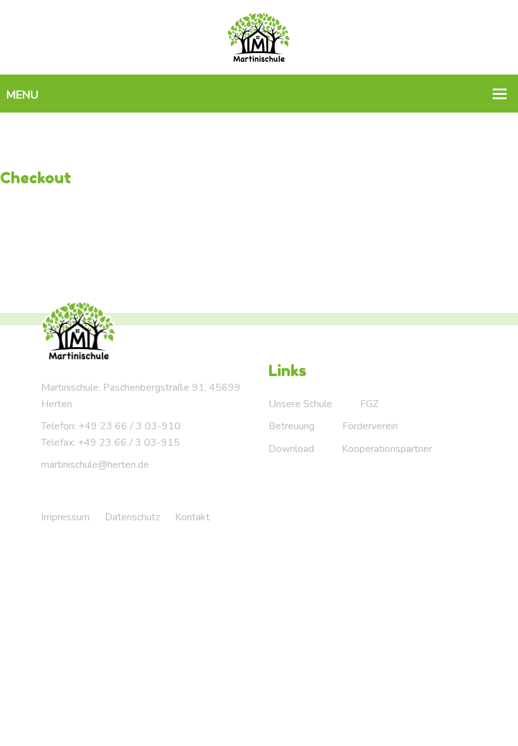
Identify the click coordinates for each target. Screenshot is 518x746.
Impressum (65, 517)
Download (291, 449)
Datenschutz (132, 517)
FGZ (369, 404)
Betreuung (291, 426)
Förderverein (370, 426)
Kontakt (192, 517)
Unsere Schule (300, 404)
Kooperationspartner (387, 449)
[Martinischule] (259, 37)
